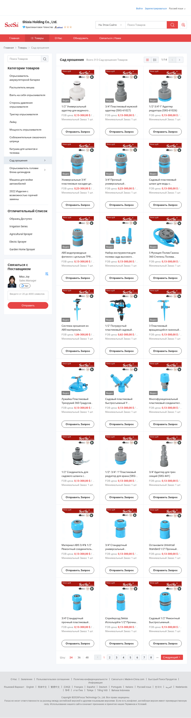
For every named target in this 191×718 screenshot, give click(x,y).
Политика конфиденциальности (90, 679)
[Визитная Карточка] (46, 273)
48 (87, 657)
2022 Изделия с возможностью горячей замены (23, 195)
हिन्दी (67, 690)
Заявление (26, 679)
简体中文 (42, 686)
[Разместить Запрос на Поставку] (183, 25)
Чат (26, 285)
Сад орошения (18, 160)
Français (78, 686)
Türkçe (90, 690)
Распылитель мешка (22, 87)
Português (116, 686)
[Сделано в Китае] (28, 7)
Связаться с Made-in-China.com (127, 679)
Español (91, 686)
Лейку (13, 122)
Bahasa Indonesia (121, 690)
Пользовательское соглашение (53, 679)
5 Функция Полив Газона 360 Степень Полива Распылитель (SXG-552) (164, 256)
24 (71, 657)
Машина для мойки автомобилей (21, 181)
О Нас (58, 38)
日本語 (67, 686)
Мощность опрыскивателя (25, 129)
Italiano (129, 686)
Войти (139, 8)
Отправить (28, 305)
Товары (39, 38)
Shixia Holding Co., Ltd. (39, 22)
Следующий (170, 657)
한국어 (158, 686)
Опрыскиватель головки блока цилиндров (24, 170)
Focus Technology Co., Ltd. (92, 697)
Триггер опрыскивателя (24, 114)
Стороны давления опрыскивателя (21, 104)
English (30, 686)
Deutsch (103, 686)
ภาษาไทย (78, 690)
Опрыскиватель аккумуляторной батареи (25, 77)
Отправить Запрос (78, 131)
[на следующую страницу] (179, 60)
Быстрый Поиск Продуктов (162, 679)
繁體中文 (55, 686)
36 (79, 657)
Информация (95, 682)
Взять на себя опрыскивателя (27, 95)
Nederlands (181, 686)
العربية (169, 686)
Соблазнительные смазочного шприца (28, 139)
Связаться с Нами (110, 38)
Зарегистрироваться (156, 8)
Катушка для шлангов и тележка (23, 150)
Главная (14, 38)
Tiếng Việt (102, 690)
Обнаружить (80, 38)
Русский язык (144, 686)
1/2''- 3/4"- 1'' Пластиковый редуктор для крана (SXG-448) (120, 476)
